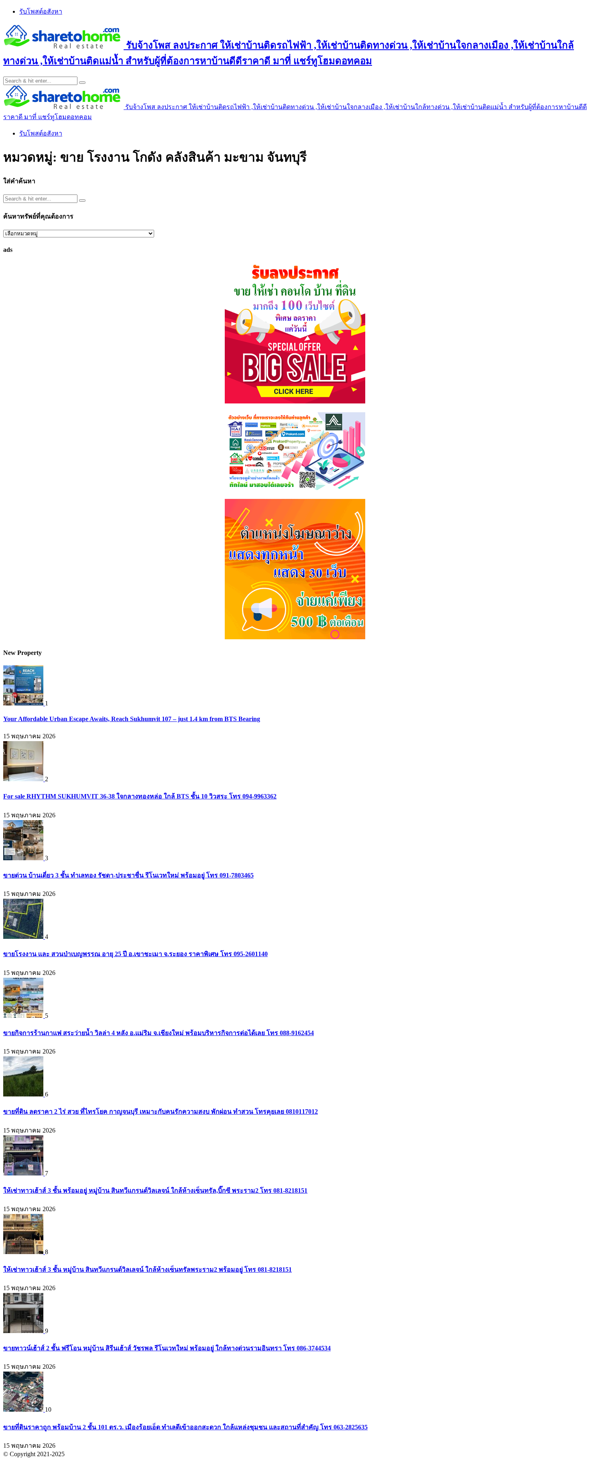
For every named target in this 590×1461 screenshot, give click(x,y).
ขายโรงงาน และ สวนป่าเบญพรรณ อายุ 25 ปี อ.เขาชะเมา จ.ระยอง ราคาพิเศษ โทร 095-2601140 (135, 953)
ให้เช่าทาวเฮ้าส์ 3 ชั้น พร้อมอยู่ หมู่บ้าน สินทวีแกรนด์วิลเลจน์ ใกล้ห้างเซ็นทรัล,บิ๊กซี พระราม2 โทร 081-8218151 (155, 1190)
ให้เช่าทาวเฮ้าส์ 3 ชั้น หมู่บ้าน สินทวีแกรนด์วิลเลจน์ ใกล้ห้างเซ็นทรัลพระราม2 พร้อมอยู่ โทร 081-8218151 (147, 1269)
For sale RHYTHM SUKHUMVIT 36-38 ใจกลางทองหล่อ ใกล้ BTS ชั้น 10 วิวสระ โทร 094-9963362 (140, 796)
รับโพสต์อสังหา (40, 11)
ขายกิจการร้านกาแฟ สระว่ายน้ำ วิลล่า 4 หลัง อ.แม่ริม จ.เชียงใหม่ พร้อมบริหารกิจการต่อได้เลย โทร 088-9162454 (158, 1032)
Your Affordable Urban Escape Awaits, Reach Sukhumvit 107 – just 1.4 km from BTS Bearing (131, 718)
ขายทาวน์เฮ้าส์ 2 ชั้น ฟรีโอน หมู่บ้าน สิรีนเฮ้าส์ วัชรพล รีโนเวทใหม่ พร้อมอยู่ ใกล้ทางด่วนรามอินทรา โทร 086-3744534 (167, 1348)
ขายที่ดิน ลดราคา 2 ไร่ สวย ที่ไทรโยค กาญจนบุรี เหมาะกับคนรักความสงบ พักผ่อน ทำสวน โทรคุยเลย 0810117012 (160, 1111)
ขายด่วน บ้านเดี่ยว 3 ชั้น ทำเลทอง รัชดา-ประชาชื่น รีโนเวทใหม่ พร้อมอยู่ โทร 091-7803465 (128, 875)
